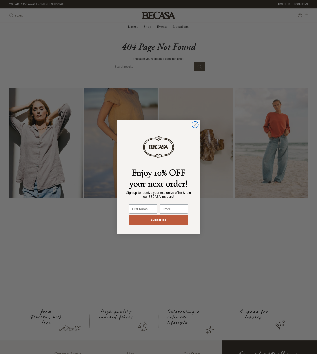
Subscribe (158, 220)
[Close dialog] (195, 124)
